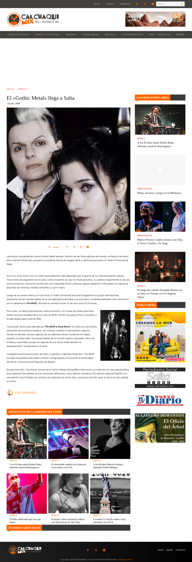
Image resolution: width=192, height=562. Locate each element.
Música (22, 89)
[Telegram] (153, 4)
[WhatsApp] (81, 247)
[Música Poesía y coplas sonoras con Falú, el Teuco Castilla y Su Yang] (160, 216)
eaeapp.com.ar (125, 559)
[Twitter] (144, 4)
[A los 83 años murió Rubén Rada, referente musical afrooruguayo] (27, 439)
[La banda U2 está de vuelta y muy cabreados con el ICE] (110, 493)
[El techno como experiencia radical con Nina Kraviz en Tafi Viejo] (68, 493)
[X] (74, 247)
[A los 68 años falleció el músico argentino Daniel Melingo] (110, 439)
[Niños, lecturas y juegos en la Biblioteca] (160, 170)
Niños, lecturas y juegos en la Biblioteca (159, 192)
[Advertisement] (96, 61)
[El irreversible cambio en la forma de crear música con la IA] (68, 439)
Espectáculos (144, 189)
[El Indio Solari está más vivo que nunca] (27, 493)
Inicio (10, 89)
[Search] (182, 3)
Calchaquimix (25, 392)
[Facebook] (136, 4)
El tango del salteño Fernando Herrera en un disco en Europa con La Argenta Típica (159, 293)
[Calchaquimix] (11, 393)
